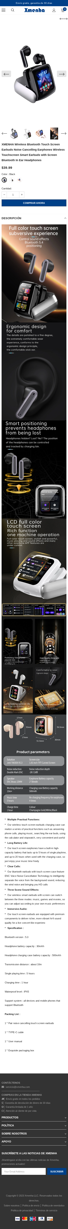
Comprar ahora (34, 203)
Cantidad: (7, 188)
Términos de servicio (46, 1210)
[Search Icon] (16, 10)
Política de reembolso (53, 1205)
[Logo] (34, 10)
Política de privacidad (22, 1210)
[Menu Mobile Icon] (3, 10)
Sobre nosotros (12, 1205)
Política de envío (30, 1205)
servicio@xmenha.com (18, 1087)
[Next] (61, 74)
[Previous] (6, 74)
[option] (34, 73)
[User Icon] (54, 10)
